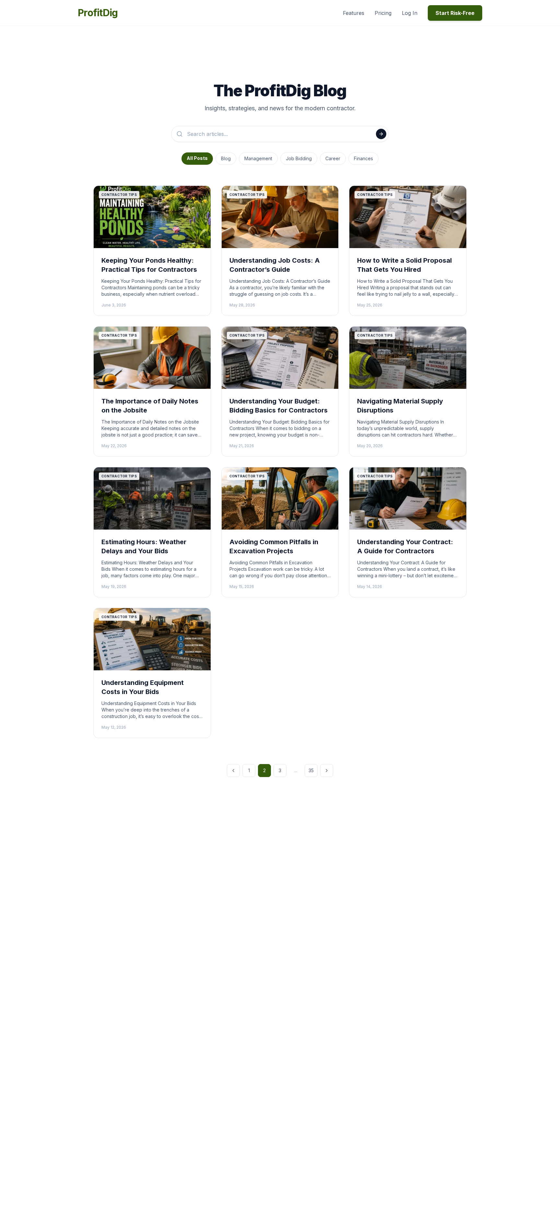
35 (311, 770)
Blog (226, 158)
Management (258, 158)
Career (332, 158)
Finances (363, 158)
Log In (409, 13)
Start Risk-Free (455, 13)
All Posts (197, 158)
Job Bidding (299, 158)
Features (353, 13)
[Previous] (233, 770)
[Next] (326, 770)
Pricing (383, 13)
